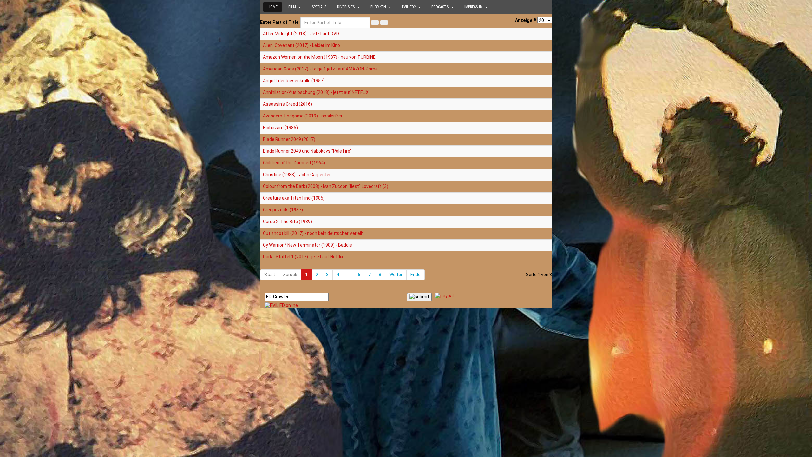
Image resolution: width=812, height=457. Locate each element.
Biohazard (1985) (280, 127)
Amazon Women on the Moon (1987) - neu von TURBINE (319, 57)
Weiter (396, 274)
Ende (415, 274)
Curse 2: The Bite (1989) (287, 221)
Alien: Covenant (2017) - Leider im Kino (301, 45)
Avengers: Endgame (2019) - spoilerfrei (302, 115)
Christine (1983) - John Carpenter (297, 174)
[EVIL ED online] (406, 305)
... (348, 274)
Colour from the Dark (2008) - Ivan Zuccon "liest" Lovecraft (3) (325, 186)
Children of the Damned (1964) (294, 162)
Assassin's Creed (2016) (287, 104)
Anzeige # (525, 20)
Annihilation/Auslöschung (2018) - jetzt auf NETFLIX (316, 92)
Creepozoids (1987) (283, 209)
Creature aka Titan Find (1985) (294, 198)
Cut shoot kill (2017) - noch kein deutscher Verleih (313, 233)
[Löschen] (384, 22)
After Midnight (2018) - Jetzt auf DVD (301, 33)
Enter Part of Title (279, 22)
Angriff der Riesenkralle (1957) (294, 80)
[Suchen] (375, 22)
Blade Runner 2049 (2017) (289, 139)
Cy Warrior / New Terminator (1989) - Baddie (307, 245)
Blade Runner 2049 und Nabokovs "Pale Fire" (307, 151)
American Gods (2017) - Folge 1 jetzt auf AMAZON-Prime (320, 68)
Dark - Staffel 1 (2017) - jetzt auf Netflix (303, 256)
